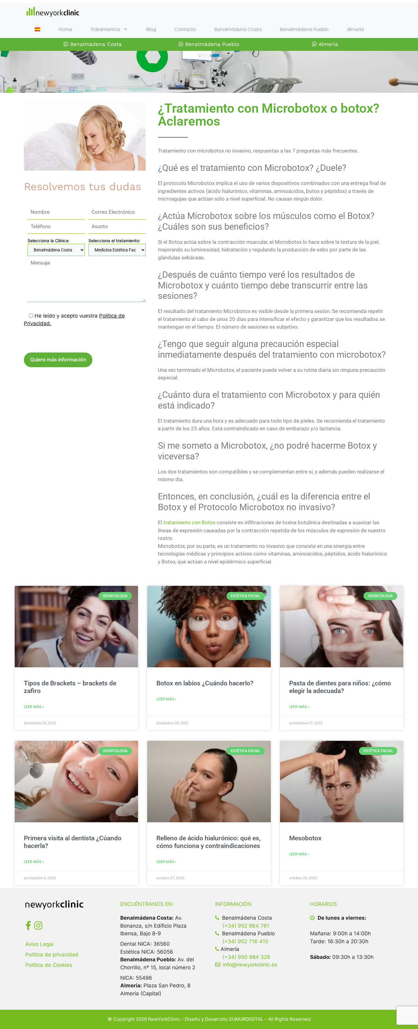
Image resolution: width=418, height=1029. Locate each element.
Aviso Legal (39, 944)
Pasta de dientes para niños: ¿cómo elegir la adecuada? (340, 687)
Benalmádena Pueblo (304, 29)
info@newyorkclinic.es (250, 965)
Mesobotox (305, 838)
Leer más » (34, 707)
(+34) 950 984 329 (246, 957)
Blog (151, 29)
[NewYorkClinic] (52, 12)
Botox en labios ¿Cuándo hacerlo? (204, 683)
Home (65, 29)
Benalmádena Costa (238, 29)
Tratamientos (105, 29)
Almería (355, 29)
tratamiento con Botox (189, 522)
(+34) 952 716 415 (245, 941)
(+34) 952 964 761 (245, 926)
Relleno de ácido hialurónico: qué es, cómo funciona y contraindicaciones (208, 842)
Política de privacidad (51, 955)
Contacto (185, 29)
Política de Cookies (48, 965)
